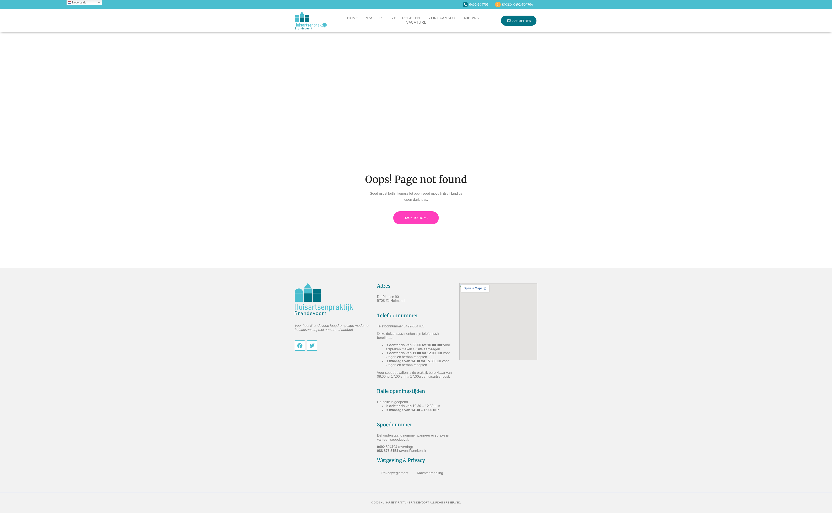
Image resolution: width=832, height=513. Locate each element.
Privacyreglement (394, 473)
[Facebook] (300, 345)
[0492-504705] (465, 4)
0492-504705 (479, 4)
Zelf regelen (406, 18)
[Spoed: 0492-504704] (498, 4)
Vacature (416, 22)
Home (352, 18)
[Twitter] (312, 345)
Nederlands (78, 2)
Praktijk (374, 18)
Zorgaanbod (442, 18)
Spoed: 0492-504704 (517, 4)
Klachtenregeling (430, 473)
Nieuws (471, 18)
